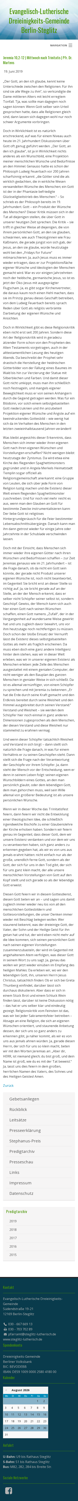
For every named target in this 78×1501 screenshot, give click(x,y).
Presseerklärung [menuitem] (25, 1130)
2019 (13, 1221)
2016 (13, 1246)
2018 (13, 1229)
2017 (13, 1238)
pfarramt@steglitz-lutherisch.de (32, 1334)
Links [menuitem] (14, 1172)
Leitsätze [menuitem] (17, 1120)
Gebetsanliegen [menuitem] (24, 1099)
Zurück (8, 1085)
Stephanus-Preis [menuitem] (25, 1141)
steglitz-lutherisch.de (26, 1339)
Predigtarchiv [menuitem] (22, 1151)
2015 (13, 1255)
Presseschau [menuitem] (21, 1162)
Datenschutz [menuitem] (21, 1193)
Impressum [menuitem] (20, 1183)
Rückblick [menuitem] (18, 1109)
